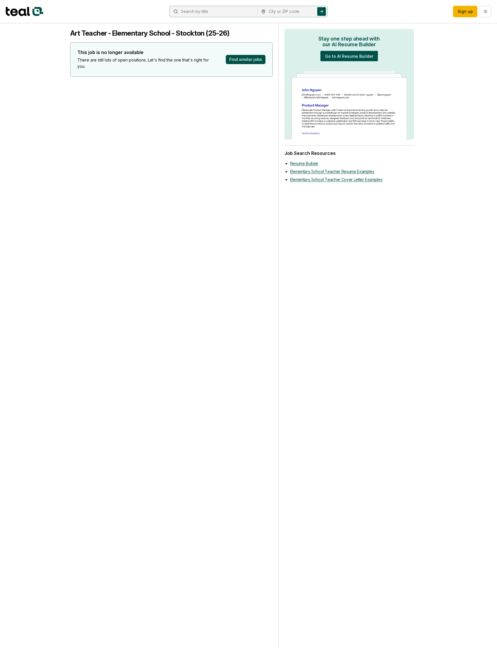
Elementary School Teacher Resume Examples (332, 171)
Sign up (465, 11)
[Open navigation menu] (485, 11)
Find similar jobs (245, 59)
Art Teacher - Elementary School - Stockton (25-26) (149, 33)
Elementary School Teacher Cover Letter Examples (336, 179)
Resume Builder (304, 163)
